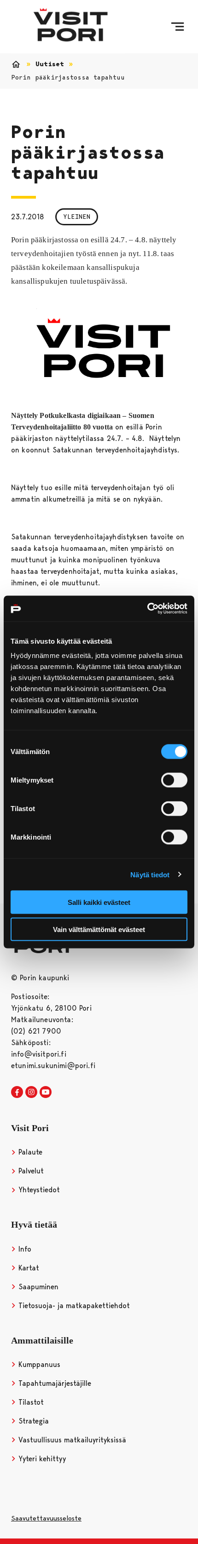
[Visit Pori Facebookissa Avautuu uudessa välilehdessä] (17, 1092)
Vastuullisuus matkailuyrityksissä (71, 1439)
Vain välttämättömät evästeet (99, 929)
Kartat (27, 1268)
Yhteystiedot (38, 1189)
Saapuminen (37, 1286)
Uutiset (49, 64)
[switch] (174, 780)
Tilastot (30, 1402)
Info (23, 1249)
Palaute (29, 1152)
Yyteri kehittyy (41, 1458)
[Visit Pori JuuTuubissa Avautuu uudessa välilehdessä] (46, 1092)
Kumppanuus (38, 1364)
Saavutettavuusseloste (46, 1518)
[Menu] (177, 27)
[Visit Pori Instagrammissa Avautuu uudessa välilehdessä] (31, 1092)
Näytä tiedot (149, 874)
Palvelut (30, 1171)
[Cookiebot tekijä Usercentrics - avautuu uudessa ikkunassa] (147, 609)
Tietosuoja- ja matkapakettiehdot (73, 1305)
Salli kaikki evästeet (99, 902)
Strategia (32, 1421)
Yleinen (76, 216)
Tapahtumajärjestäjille (53, 1383)
